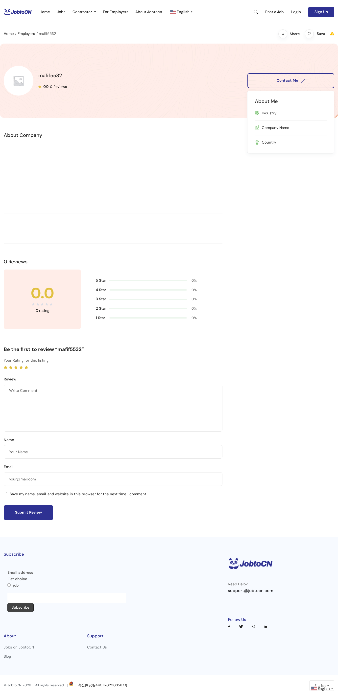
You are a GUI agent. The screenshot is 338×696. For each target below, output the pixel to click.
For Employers (115, 11)
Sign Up (321, 11)
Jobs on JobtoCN (19, 647)
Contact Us (97, 647)
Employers (26, 33)
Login (296, 11)
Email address (20, 572)
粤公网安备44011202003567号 (102, 685)
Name (9, 439)
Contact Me (288, 80)
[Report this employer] (332, 33)
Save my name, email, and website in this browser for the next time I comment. (78, 494)
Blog (7, 656)
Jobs (61, 11)
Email (8, 466)
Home (45, 11)
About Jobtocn (148, 11)
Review (10, 379)
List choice (17, 578)
